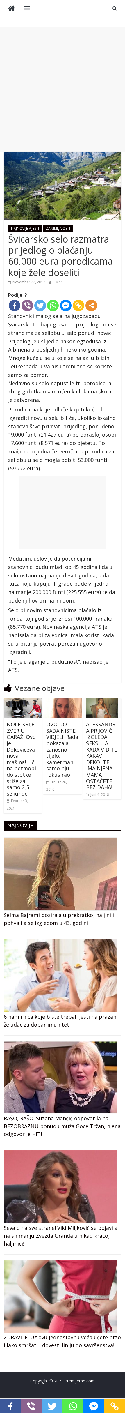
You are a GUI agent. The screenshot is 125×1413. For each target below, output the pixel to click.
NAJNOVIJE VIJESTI (25, 228)
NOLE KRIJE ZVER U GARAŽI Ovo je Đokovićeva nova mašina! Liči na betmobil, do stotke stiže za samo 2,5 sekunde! (23, 759)
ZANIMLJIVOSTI (58, 228)
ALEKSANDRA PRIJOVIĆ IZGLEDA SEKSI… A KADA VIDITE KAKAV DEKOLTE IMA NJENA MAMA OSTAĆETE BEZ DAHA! (101, 756)
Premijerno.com (80, 1381)
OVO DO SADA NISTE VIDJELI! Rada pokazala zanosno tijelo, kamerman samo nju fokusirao (62, 749)
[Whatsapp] (53, 305)
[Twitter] (40, 305)
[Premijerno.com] (12, 9)
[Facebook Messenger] (66, 305)
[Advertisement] (62, 89)
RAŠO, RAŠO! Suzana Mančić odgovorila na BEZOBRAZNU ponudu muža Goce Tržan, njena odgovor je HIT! (62, 1126)
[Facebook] (14, 305)
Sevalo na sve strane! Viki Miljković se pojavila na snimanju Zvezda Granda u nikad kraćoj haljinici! (60, 1235)
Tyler (58, 282)
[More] (91, 305)
